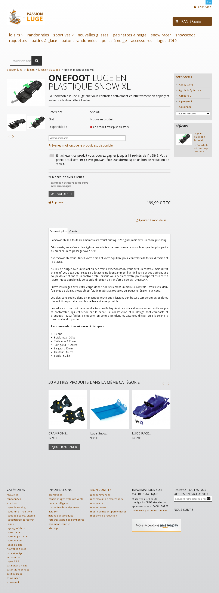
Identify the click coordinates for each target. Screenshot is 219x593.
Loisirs (14, 34)
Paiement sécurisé (59, 524)
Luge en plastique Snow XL (199, 136)
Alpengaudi (185, 101)
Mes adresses (98, 507)
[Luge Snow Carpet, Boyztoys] (109, 409)
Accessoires (141, 40)
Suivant (13, 136)
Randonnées (38, 34)
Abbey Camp (186, 84)
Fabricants (184, 76)
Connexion (204, 7)
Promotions (55, 494)
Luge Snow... (99, 433)
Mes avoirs (96, 503)
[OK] (209, 498)
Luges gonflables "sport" (20, 519)
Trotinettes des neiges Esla (64, 507)
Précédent (8, 136)
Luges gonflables (16, 528)
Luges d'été (167, 40)
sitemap (53, 528)
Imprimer (57, 202)
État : (52, 119)
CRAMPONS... (58, 433)
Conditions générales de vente (66, 498)
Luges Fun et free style (19, 511)
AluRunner (184, 106)
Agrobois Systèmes (189, 90)
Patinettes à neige (129, 34)
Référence (56, 112)
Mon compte (100, 490)
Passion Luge (14, 70)
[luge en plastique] (16, 122)
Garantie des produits (61, 515)
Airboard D (184, 95)
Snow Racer (161, 34)
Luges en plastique (17, 536)
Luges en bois (14, 540)
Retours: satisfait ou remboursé (66, 519)
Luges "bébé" (14, 532)
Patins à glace (44, 40)
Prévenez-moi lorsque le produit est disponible (81, 145)
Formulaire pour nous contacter (150, 510)
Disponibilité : (58, 127)
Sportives (62, 34)
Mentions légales (58, 503)
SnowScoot (185, 34)
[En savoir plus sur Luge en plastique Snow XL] (184, 139)
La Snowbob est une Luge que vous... (201, 148)
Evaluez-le (64, 194)
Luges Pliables (14, 544)
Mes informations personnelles (108, 511)
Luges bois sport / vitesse (21, 515)
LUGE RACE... (141, 433)
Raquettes (18, 40)
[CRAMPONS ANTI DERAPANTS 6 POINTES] (68, 409)
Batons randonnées (79, 40)
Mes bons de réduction (103, 515)
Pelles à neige (114, 40)
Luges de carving (16, 507)
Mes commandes (100, 494)
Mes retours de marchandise (107, 498)
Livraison (53, 511)
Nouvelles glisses (93, 34)
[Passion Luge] (26, 16)
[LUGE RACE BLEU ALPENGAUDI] (151, 409)
